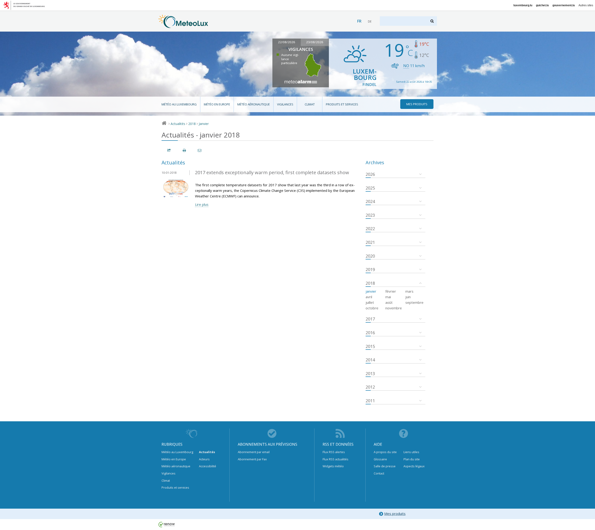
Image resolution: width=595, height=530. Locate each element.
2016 (370, 332)
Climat (310, 104)
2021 (370, 242)
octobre (372, 308)
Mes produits (395, 513)
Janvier (204, 123)
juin (408, 296)
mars (409, 291)
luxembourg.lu (522, 5)
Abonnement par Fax (252, 459)
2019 (370, 269)
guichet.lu (542, 5)
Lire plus (201, 204)
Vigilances (285, 104)
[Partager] (169, 150)
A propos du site (385, 452)
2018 (192, 123)
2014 (370, 360)
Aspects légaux (414, 466)
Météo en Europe (217, 104)
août (389, 302)
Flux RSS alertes (334, 452)
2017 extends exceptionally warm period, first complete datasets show (272, 172)
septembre (414, 302)
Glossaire (380, 459)
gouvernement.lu (563, 5)
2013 (370, 373)
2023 (370, 215)
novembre (393, 308)
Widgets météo (333, 466)
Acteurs (204, 459)
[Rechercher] (432, 21)
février (390, 291)
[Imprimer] (184, 150)
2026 (370, 174)
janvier (371, 291)
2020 (370, 256)
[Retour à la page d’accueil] (183, 26)
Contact (379, 473)
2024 (370, 201)
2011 (370, 400)
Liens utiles (411, 452)
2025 (370, 188)
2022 (370, 228)
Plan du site (411, 459)
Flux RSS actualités (335, 459)
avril (369, 296)
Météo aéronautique (253, 104)
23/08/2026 (314, 42)
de (369, 21)
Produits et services (342, 104)
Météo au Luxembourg (179, 104)
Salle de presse (385, 466)
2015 (370, 346)
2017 (370, 319)
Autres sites (585, 5)
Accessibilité (207, 466)
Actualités (178, 123)
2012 (370, 387)
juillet (370, 302)
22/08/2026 (286, 42)
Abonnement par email (254, 452)
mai (388, 296)
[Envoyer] (200, 150)
